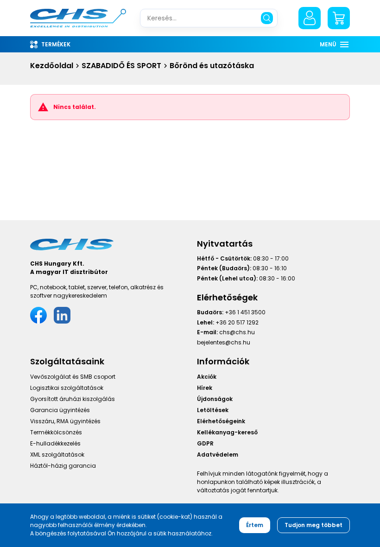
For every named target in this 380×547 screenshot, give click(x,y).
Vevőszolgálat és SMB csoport (72, 377)
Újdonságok (215, 399)
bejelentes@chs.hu (223, 342)
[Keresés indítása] (267, 18)
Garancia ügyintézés (60, 410)
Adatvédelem (217, 454)
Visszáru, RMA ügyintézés (65, 421)
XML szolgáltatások (57, 454)
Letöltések (212, 410)
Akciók (206, 377)
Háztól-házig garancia (63, 466)
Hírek (204, 388)
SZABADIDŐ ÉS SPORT (121, 65)
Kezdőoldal (51, 65)
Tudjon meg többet (313, 525)
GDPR (205, 443)
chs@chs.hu (237, 332)
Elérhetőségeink (221, 421)
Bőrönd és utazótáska (212, 65)
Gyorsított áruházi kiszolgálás (72, 399)
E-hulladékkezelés (55, 443)
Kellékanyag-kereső (227, 432)
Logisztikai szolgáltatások (66, 388)
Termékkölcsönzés (56, 432)
